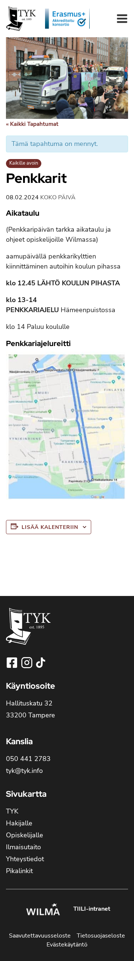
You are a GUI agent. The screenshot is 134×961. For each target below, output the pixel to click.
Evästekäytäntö (67, 945)
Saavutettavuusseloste (40, 936)
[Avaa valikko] (122, 19)
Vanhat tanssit (100, 574)
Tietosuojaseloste (101, 936)
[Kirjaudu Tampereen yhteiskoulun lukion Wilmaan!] (42, 910)
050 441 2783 (28, 758)
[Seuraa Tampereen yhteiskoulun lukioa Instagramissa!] (27, 663)
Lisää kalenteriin (50, 527)
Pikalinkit (19, 870)
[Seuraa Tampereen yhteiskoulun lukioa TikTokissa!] (40, 662)
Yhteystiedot (25, 858)
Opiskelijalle (24, 835)
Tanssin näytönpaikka (30, 578)
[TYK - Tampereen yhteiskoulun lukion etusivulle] (28, 632)
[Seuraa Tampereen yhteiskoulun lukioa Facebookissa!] (12, 663)
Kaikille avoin (23, 163)
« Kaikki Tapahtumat (32, 124)
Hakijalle (19, 823)
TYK (12, 811)
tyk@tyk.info (24, 770)
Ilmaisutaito (23, 847)
